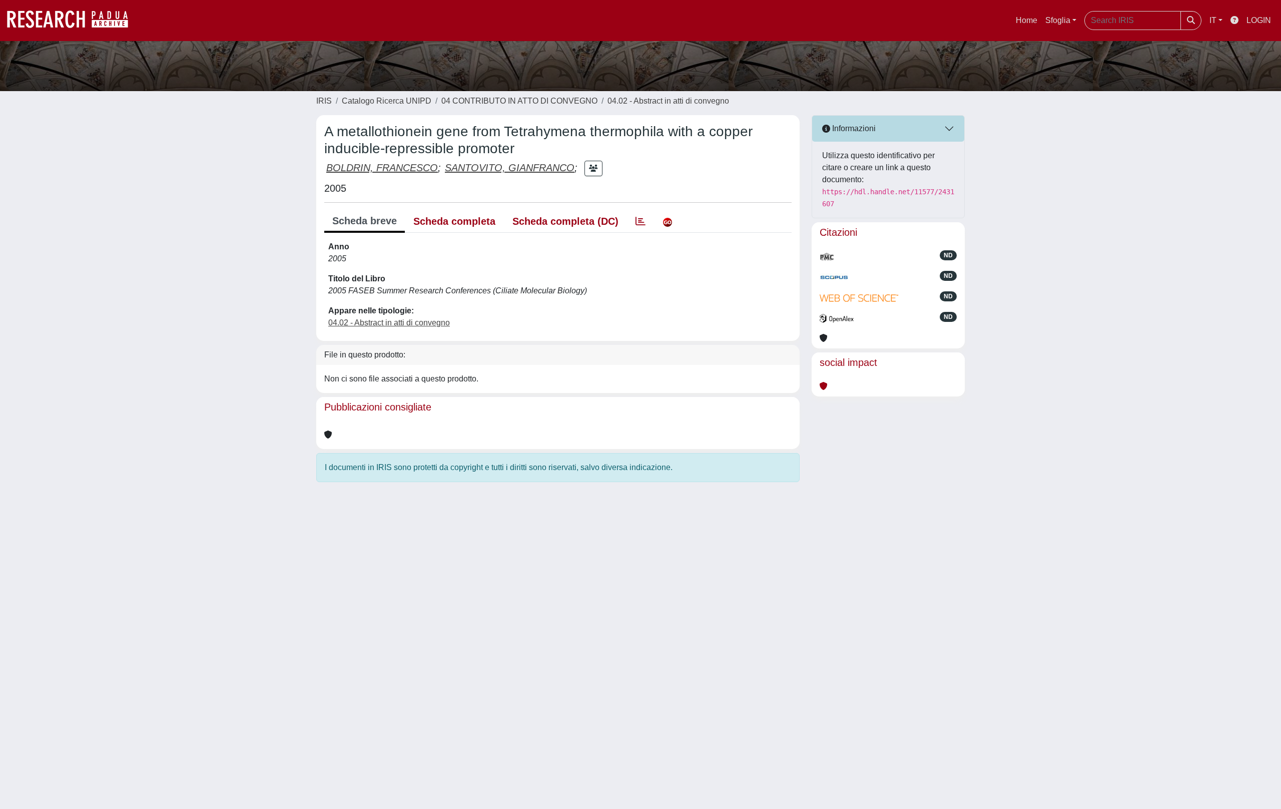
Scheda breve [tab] (364, 220)
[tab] (640, 221)
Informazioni (853, 128)
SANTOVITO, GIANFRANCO (509, 167)
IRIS (324, 101)
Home (1026, 20)
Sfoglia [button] (1057, 20)
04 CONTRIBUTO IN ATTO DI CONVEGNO (519, 101)
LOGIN (1258, 20)
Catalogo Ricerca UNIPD (386, 101)
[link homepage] (72, 20)
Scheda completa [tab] (454, 221)
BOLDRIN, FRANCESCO (382, 167)
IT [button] (1212, 20)
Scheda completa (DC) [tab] (565, 221)
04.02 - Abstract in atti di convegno (668, 101)
